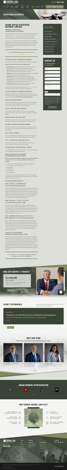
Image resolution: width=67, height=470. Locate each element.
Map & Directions (31, 446)
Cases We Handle (23, 448)
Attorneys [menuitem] (12, 6)
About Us (22, 444)
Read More (10, 327)
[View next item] (5, 290)
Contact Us (22, 459)
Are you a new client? (48, 81)
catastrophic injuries (31, 87)
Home (22, 442)
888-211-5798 (60, 2)
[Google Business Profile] (58, 442)
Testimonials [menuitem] (38, 6)
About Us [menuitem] (8, 7)
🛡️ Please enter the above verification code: (51, 93)
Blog (21, 455)
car (14, 35)
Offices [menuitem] (33, 6)
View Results (11, 290)
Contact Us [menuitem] (42, 7)
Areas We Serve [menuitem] (27, 7)
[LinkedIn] (60, 442)
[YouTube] (62, 442)
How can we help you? (48, 85)
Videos (22, 457)
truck (16, 35)
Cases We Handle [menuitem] (16, 7)
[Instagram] (56, 442)
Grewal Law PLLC (9, 40)
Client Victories (23, 450)
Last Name (46, 71)
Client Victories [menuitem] (22, 7)
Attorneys (22, 446)
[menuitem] (52, 31)
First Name (46, 68)
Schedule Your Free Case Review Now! (54, 7)
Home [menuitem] (4, 6)
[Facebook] (55, 442)
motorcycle (21, 35)
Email (45, 78)
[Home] (10, 2)
